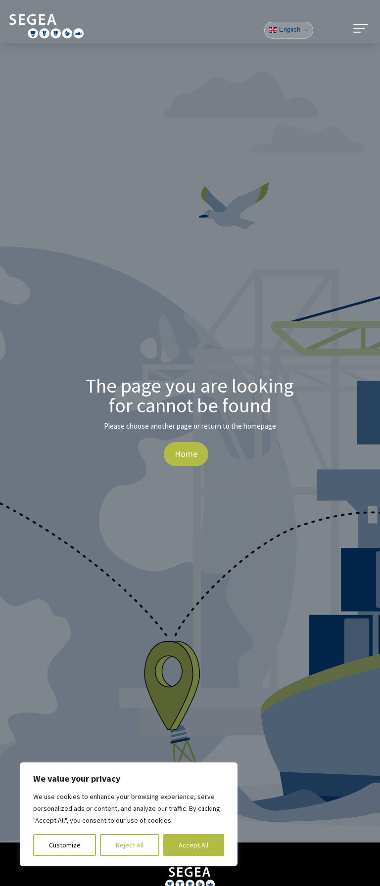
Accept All (193, 845)
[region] (129, 814)
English (288, 29)
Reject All (129, 845)
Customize (65, 845)
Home (186, 453)
